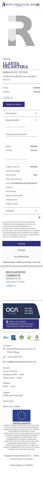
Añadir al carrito (13, 104)
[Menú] (38, 5)
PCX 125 (36, 92)
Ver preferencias (21, 256)
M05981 (33, 167)
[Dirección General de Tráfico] (6, 338)
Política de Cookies (9, 262)
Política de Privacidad (24, 262)
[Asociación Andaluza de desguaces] (29, 338)
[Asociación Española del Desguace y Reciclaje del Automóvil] (14, 338)
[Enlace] (20, 4)
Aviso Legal (36, 262)
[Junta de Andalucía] (37, 338)
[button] (39, 217)
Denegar (21, 250)
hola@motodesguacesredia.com (21, 362)
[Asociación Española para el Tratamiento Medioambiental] (21, 338)
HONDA (36, 88)
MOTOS (6, 59)
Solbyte (29, 465)
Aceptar (21, 243)
